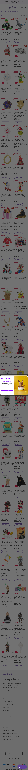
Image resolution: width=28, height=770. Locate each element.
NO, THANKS (7, 392)
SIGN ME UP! (7, 390)
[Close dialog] (27, 376)
